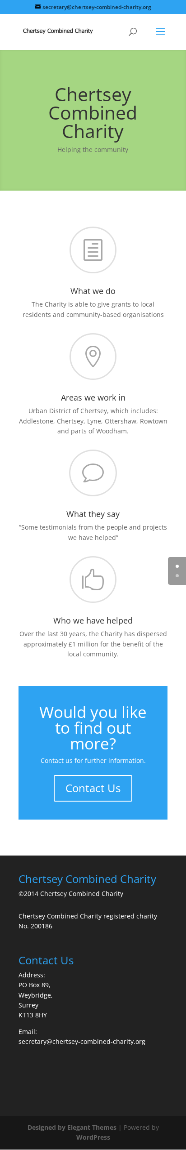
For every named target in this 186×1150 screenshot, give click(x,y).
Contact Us (93, 787)
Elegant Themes (91, 1127)
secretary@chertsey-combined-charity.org (82, 1041)
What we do (93, 290)
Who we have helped (93, 620)
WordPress (93, 1137)
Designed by (47, 1127)
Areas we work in (93, 397)
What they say (93, 513)
